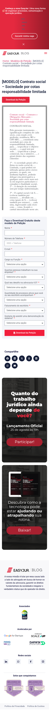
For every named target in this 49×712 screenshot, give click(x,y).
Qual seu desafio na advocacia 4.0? (21, 283)
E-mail (8, 249)
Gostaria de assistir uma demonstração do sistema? (24, 317)
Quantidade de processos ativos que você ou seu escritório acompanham (24, 294)
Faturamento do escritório (17, 306)
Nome (8, 228)
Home (6, 61)
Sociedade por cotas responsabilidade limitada (22, 120)
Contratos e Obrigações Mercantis (24, 115)
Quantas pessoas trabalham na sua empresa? (21, 271)
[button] (7, 358)
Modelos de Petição (21, 61)
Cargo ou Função (13, 260)
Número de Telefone (14, 239)
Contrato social (17, 114)
